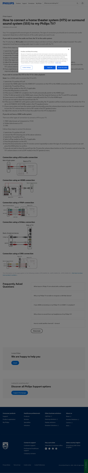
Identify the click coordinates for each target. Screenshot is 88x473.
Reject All (49, 67)
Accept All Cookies (62, 67)
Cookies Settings (27, 67)
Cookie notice (58, 63)
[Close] (68, 49)
